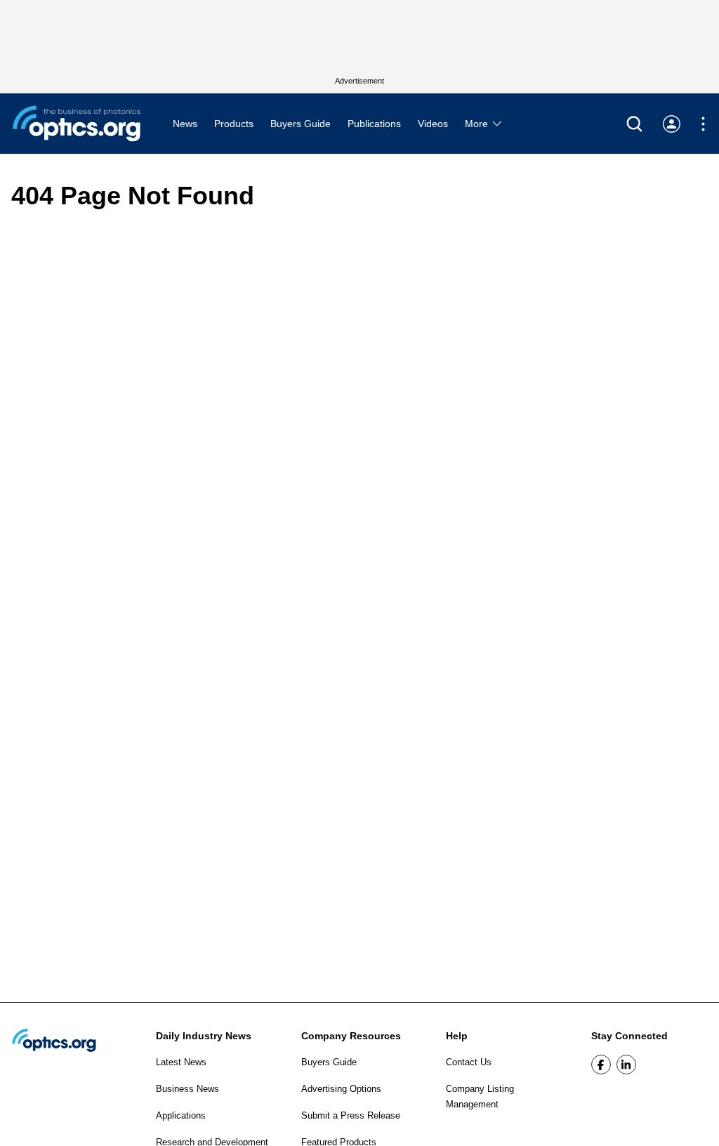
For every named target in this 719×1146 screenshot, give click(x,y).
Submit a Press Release (350, 1115)
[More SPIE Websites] (703, 124)
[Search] (634, 124)
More (478, 123)
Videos (433, 123)
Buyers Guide (300, 123)
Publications (374, 123)
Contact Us (469, 1062)
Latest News (181, 1062)
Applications (181, 1115)
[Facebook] (601, 1064)
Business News (187, 1089)
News (185, 123)
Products (233, 123)
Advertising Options (341, 1089)
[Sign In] (671, 124)
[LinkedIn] (626, 1064)
